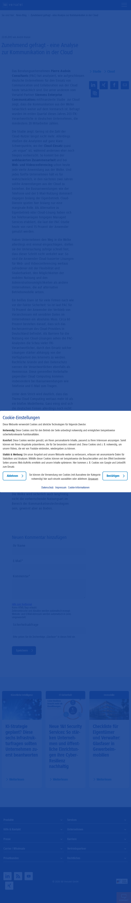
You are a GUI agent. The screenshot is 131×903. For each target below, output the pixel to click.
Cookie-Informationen (79, 487)
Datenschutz (47, 487)
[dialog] (65, 451)
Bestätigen (113, 476)
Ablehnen (12, 476)
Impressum (60, 487)
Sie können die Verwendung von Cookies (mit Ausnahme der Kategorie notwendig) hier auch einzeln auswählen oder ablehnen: (64, 476)
